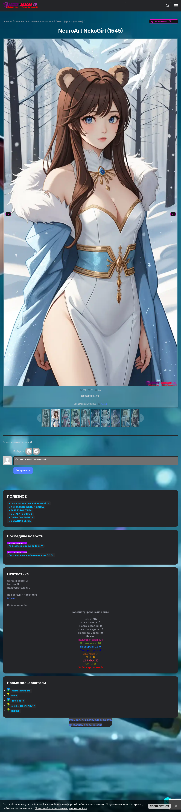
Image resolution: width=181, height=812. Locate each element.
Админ (104, 404)
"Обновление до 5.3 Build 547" (26, 546)
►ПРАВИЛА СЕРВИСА (21, 517)
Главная (7, 21)
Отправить (23, 470)
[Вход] (28, 451)
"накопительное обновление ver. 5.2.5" (31, 555)
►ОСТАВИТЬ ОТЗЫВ (20, 514)
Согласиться (159, 806)
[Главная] (20, 5)
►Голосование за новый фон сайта (29, 503)
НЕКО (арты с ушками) (70, 21)
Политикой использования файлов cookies (61, 808)
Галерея (19, 21)
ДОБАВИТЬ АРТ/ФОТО (164, 21)
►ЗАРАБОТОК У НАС (20, 510)
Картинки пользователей (40, 21)
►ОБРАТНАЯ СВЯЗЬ (20, 521)
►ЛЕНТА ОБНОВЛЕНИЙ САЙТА (26, 507)
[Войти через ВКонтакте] (36, 451)
